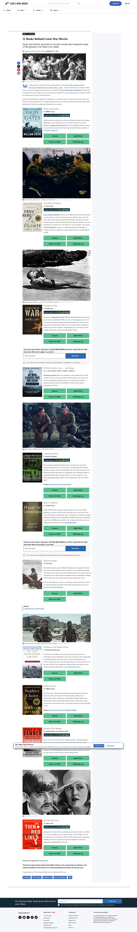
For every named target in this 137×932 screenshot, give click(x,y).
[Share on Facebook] (18, 63)
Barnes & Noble (54, 142)
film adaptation (58, 587)
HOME (25, 34)
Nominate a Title (73, 918)
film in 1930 (71, 664)
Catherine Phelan (40, 51)
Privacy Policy (72, 922)
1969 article (78, 320)
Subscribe (115, 3)
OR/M (69, 925)
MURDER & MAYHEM (48, 922)
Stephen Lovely (28, 51)
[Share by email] (18, 73)
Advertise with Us (73, 915)
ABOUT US (70, 927)
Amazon (55, 136)
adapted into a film (53, 477)
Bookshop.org (78, 142)
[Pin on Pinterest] (18, 69)
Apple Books (78, 136)
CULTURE (31, 34)
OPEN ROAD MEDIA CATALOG (50, 927)
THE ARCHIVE (47, 918)
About (8, 10)
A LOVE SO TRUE (48, 915)
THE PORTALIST (47, 925)
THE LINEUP (46, 920)
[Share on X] (18, 66)
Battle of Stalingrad (52, 130)
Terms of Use (72, 920)
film (66, 230)
